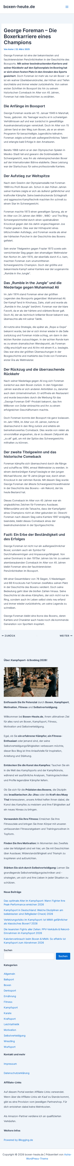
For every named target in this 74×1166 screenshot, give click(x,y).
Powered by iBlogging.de (18, 1140)
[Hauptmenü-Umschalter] (67, 6)
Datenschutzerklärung (16, 1073)
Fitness (8, 1001)
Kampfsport (11, 1007)
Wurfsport (9, 1046)
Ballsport (9, 979)
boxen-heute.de (19, 6)
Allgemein (9, 973)
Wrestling (9, 1041)
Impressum (10, 1063)
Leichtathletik (11, 1024)
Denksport (10, 990)
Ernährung (10, 996)
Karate (7, 1013)
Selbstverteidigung (14, 1035)
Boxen (7, 985)
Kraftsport (10, 1018)
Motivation (10, 1030)
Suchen (8, 950)
